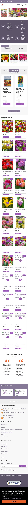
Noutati (23, 70)
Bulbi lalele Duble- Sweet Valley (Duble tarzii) (8, 152)
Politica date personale (15, 498)
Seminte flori (8, 48)
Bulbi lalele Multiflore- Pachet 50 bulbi (20, 248)
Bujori (23, 46)
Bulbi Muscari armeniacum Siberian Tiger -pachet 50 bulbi (8, 324)
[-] (6, 102)
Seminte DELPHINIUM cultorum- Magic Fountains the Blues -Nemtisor (24, 390)
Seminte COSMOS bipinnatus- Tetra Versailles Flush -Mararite (10, 390)
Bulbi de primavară (15, 46)
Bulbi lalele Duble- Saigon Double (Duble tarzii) (20, 152)
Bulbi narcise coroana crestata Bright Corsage (20, 344)
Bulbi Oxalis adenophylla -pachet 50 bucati (20, 267)
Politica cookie (5, 498)
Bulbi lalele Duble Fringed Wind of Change (8, 190)
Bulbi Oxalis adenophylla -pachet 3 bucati (8, 286)
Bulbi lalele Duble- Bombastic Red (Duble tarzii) (8, 171)
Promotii (5, 70)
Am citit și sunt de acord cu (9, 470)
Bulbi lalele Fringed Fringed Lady (20, 228)
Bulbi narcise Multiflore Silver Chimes (20, 286)
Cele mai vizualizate (6, 385)
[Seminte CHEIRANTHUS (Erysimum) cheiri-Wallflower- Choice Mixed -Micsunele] (20, 81)
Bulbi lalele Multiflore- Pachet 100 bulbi (8, 248)
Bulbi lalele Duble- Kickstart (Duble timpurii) (20, 171)
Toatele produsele (13, 111)
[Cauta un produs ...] (22, 5)
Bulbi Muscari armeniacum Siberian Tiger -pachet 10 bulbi (20, 324)
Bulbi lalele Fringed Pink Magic (8, 228)
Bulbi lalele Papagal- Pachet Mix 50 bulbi (8, 267)
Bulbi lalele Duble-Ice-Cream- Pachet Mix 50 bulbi (8, 132)
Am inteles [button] (14, 501)
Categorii (5, 46)
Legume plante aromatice (14, 51)
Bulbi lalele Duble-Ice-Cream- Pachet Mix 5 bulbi (20, 132)
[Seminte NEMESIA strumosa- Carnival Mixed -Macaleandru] (7, 81)
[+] (6, 101)
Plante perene (23, 60)
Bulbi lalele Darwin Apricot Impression (20, 190)
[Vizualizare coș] (26, 5)
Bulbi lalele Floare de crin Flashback (8, 209)
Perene (21, 48)
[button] (21, 498)
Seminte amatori (14, 60)
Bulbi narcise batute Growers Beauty (8, 344)
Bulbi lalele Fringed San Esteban (20, 209)
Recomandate (14, 70)
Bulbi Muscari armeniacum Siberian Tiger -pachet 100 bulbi (20, 305)
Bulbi (5, 60)
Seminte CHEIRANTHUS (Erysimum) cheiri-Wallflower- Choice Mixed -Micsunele (20, 93)
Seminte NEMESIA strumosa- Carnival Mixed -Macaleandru (7, 91)
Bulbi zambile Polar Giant (8, 305)
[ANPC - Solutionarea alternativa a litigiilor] (14, 483)
